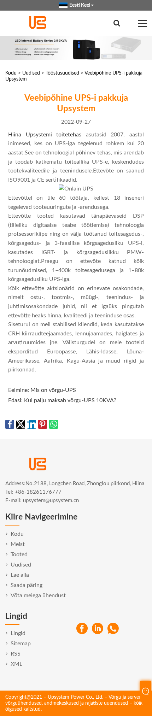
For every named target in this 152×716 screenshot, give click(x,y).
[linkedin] (98, 628)
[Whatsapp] (113, 628)
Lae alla (20, 575)
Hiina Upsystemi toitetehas (44, 134)
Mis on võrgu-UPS (53, 390)
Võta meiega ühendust (38, 595)
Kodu (11, 73)
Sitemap (21, 643)
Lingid (18, 633)
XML (16, 664)
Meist (18, 544)
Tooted (19, 554)
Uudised (31, 73)
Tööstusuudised (62, 73)
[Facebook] (82, 628)
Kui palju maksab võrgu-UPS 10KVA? (70, 400)
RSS (16, 654)
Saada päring (26, 585)
